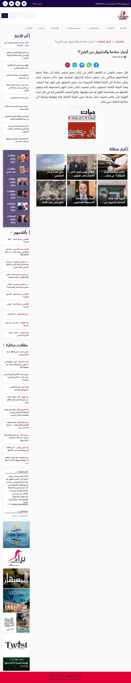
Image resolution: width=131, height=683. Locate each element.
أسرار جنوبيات (23, 471)
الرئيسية (123, 28)
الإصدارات (55, 28)
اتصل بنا (29, 28)
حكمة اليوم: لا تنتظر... (19, 515)
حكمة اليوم (23, 511)
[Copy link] (67, 64)
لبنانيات (110, 28)
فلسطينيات (94, 28)
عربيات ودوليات (73, 28)
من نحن (41, 28)
